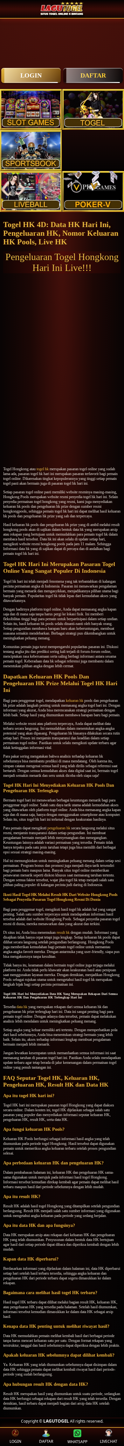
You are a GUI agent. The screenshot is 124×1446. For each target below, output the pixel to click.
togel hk (43, 469)
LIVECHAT (108, 1441)
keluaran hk (74, 700)
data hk (22, 1007)
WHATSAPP (77, 1441)
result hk (63, 932)
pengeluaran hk (58, 828)
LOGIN (31, 75)
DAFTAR (93, 75)
